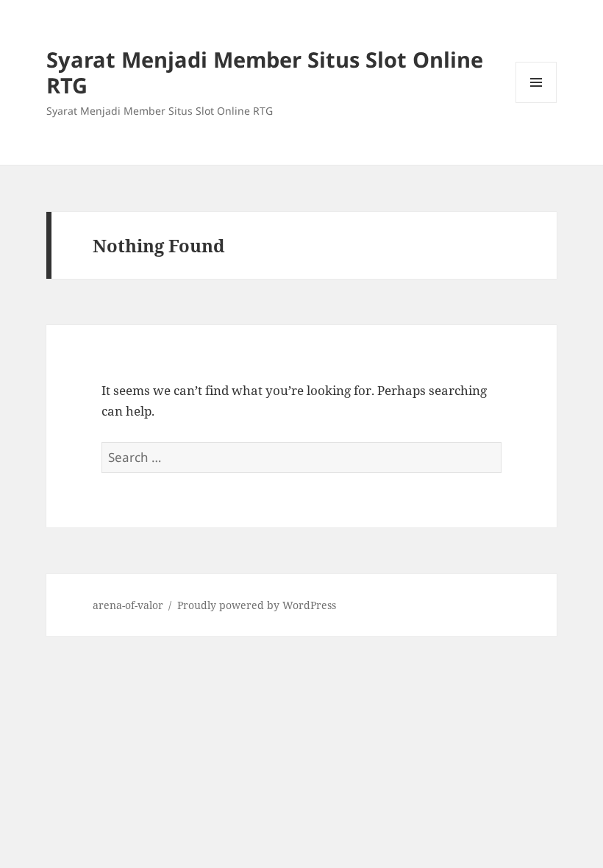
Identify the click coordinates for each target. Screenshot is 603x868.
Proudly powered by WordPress (256, 605)
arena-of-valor (128, 605)
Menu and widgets (536, 102)
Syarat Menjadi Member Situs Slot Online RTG (264, 72)
